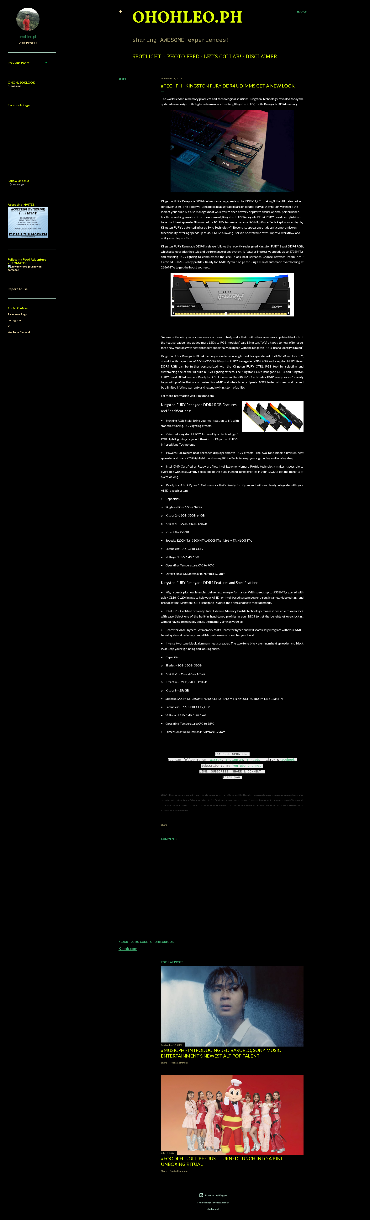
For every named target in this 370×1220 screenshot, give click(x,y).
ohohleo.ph (28, 36)
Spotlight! (147, 57)
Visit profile (28, 43)
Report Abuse (18, 289)
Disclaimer (261, 57)
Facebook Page (17, 314)
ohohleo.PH (187, 18)
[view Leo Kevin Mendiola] (28, 269)
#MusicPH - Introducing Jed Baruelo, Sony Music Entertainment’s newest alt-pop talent (221, 1052)
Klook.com (128, 948)
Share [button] (122, 78)
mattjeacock (222, 1202)
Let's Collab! (222, 57)
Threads (253, 760)
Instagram (234, 760)
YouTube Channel (246, 766)
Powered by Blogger (216, 1195)
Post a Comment (179, 1062)
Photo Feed (183, 57)
